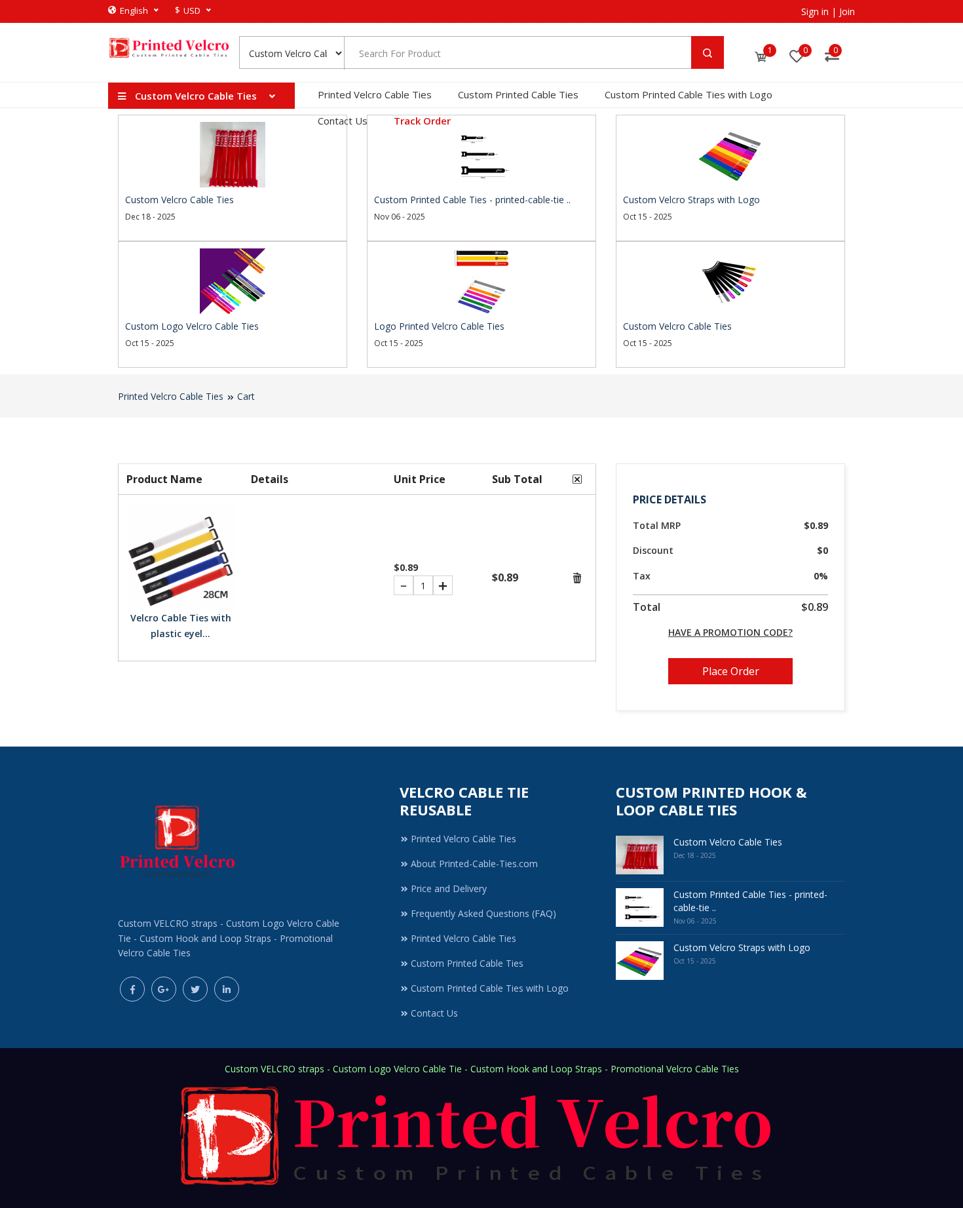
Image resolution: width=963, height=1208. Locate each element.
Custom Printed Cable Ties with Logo (688, 94)
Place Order (730, 671)
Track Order (422, 120)
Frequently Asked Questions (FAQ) (483, 913)
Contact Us (343, 120)
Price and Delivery (449, 888)
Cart (246, 396)
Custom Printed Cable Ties (518, 94)
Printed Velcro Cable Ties (375, 94)
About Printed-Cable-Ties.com (474, 863)
